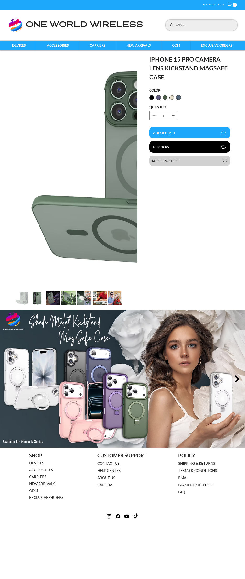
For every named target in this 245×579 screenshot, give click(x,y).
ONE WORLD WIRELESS (84, 25)
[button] (232, 5)
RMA (182, 370)
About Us (106, 370)
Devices (36, 355)
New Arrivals (42, 376)
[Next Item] (132, 116)
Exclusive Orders (46, 390)
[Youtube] (127, 409)
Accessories (41, 362)
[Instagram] (109, 409)
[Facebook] (118, 409)
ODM (33, 383)
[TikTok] (136, 409)
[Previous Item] (8, 271)
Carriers (37, 369)
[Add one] (173, 115)
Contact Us (108, 356)
